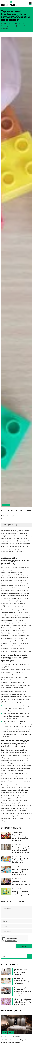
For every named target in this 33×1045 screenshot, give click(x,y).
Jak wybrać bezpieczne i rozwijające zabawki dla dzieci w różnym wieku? (20, 893)
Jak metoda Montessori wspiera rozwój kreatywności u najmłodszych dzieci (20, 871)
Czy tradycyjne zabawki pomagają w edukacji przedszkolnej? (20, 860)
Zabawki (6, 505)
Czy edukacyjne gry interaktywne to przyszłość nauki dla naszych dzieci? (21, 883)
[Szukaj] (29, 956)
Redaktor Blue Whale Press (10, 511)
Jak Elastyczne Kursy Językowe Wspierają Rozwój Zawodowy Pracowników (20, 971)
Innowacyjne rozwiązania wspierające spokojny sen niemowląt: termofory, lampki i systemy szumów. (21, 849)
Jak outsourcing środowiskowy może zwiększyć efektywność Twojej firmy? (21, 981)
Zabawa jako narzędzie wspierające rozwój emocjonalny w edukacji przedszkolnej (20, 837)
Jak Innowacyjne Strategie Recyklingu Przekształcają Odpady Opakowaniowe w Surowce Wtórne (22, 1001)
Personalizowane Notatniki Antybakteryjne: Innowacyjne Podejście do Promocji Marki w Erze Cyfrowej (22, 991)
